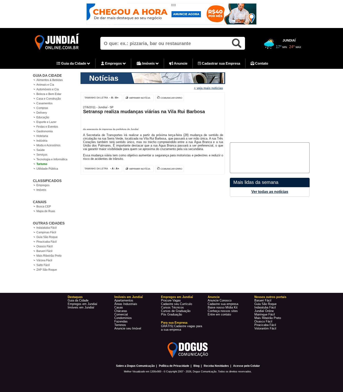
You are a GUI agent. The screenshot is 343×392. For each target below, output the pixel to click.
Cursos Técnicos (172, 307)
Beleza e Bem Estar (48, 94)
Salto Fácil (43, 265)
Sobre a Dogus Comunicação (135, 366)
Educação (42, 117)
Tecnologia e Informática (51, 159)
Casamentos (44, 103)
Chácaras (120, 311)
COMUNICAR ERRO (171, 98)
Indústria (41, 140)
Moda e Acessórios (48, 145)
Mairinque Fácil (264, 314)
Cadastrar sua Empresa (220, 63)
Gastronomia (44, 131)
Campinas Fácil (46, 232)
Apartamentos (123, 300)
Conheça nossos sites (223, 311)
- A (111, 97)
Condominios (123, 318)
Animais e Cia (45, 84)
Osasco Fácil (44, 246)
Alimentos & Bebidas (49, 80)
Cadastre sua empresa (223, 304)
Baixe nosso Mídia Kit (223, 307)
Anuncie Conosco (219, 300)
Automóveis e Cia (47, 89)
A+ (116, 97)
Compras (42, 108)
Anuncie (180, 63)
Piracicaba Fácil (46, 241)
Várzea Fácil (44, 260)
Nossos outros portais (270, 297)
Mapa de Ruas (45, 211)
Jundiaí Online (264, 311)
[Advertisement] (269, 105)
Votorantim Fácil (265, 328)
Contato (261, 63)
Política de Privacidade (174, 366)
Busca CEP (43, 206)
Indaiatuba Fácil (46, 227)
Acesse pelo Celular (246, 366)
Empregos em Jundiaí (82, 304)
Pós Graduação (171, 314)
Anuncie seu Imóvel (127, 328)
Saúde (40, 150)
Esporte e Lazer (46, 122)
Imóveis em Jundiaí (81, 307)
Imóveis (148, 63)
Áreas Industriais (125, 304)
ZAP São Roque (46, 269)
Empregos (113, 63)
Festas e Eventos (47, 126)
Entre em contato (219, 314)
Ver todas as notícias (269, 192)
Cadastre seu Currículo (176, 304)
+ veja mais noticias (208, 88)
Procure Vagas (171, 300)
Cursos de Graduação (175, 311)
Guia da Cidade (73, 63)
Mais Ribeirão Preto (49, 255)
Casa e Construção (48, 98)
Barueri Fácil (44, 251)
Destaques (75, 297)
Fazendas (121, 321)
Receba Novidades (216, 366)
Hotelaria (42, 136)
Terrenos (120, 325)
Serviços (41, 154)
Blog (196, 366)
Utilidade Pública (47, 168)
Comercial (121, 314)
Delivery (41, 112)
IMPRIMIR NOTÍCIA (139, 98)
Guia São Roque (47, 237)
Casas (118, 307)
